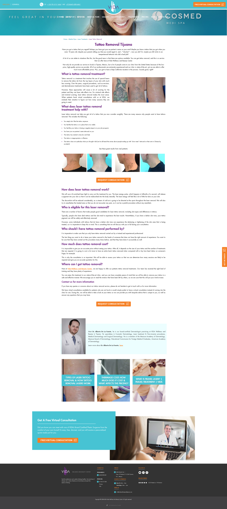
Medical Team (93, 17)
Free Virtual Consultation (207, 4)
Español (15, 4)
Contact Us (163, 17)
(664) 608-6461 (103, 475)
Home (61, 17)
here (121, 345)
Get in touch (224, 259)
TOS (100, 486)
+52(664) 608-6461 (73, 4)
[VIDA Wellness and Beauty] (113, 6)
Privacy (101, 484)
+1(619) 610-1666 (54, 4)
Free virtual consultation (56, 440)
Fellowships (133, 17)
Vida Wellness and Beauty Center (80, 269)
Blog (153, 17)
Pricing (145, 17)
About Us (70, 17)
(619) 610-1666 (103, 481)
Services (81, 17)
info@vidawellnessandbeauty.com (124, 492)
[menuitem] (6, 4)
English (6, 4)
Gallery (105, 17)
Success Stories (118, 17)
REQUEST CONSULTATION (111, 180)
